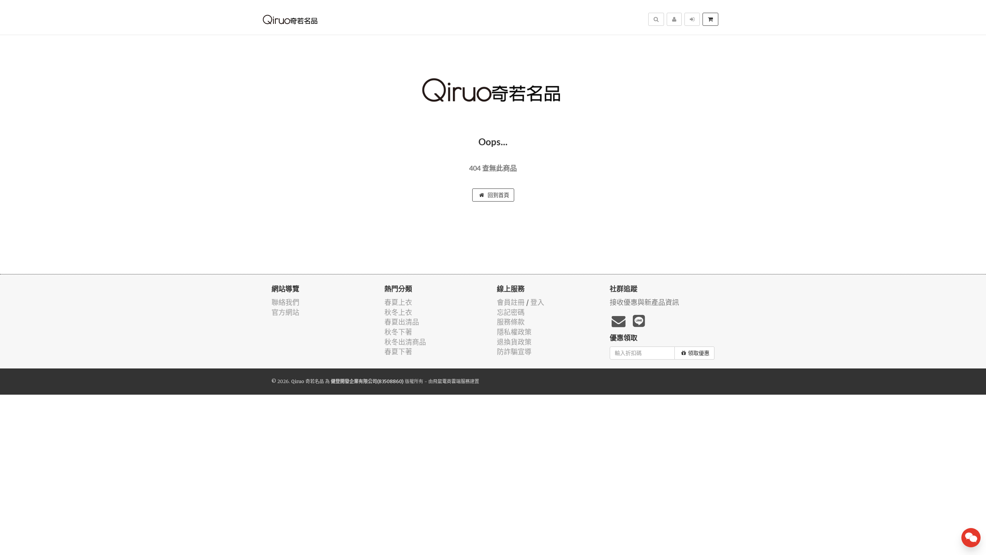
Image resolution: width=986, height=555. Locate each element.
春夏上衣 (398, 302)
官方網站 (285, 312)
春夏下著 (398, 351)
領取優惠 (698, 353)
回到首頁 (497, 195)
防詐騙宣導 (514, 351)
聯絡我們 (285, 302)
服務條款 (511, 322)
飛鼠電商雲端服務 (451, 381)
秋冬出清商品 (405, 342)
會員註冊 (511, 302)
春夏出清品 (401, 322)
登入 (537, 302)
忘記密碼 (511, 312)
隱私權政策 (514, 332)
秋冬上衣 (398, 312)
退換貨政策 (514, 342)
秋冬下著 (398, 332)
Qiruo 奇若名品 (307, 381)
